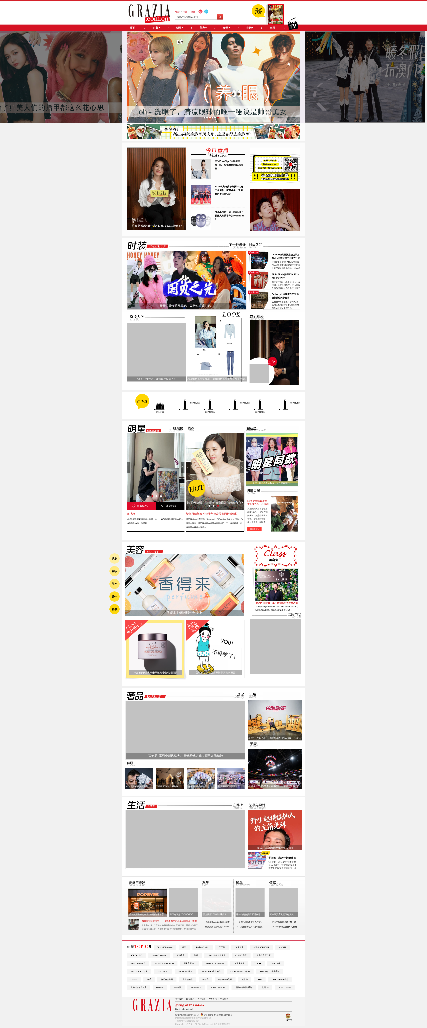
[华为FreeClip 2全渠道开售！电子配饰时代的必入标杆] (201, 179)
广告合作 (213, 999)
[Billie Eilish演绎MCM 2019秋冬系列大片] (259, 288)
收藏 (193, 12)
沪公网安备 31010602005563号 (218, 1015)
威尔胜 (245, 979)
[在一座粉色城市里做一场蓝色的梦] (185, 867)
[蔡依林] (155, 471)
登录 (177, 12)
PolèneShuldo (202, 947)
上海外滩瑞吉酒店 (138, 987)
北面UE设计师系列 (243, 987)
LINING (133, 979)
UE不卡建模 (239, 963)
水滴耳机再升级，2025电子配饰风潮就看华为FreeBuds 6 (229, 216)
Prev (128, 191)
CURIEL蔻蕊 (241, 955)
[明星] (142, 428)
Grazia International (184, 1009)
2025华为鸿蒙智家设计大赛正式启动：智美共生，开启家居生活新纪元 (229, 190)
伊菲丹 (205, 979)
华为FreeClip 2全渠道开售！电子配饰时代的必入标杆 (229, 165)
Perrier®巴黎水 (185, 971)
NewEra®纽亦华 (137, 963)
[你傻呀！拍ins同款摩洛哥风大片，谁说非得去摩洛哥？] (213, 138)
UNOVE (159, 987)
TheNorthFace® (218, 987)
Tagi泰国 (177, 987)
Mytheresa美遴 (225, 979)
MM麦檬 (282, 947)
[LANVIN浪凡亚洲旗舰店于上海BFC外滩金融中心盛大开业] (259, 269)
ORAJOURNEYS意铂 (240, 971)
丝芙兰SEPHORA (261, 947)
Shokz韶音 (276, 963)
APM (260, 979)
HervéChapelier (159, 955)
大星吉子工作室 (264, 955)
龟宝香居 (180, 955)
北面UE (265, 987)
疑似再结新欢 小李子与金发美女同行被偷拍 (212, 513)
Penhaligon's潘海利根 (270, 971)
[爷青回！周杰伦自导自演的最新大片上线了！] (259, 373)
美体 (114, 596)
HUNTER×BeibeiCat (164, 963)
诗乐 (149, 979)
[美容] (143, 549)
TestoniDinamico (164, 947)
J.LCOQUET (163, 971)
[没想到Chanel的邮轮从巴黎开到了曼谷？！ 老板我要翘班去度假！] (156, 189)
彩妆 (114, 571)
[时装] (145, 245)
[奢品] (145, 695)
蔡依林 (131, 513)
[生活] (140, 805)
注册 (185, 12)
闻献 (196, 955)
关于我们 (179, 999)
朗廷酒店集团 (167, 979)
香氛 (114, 609)
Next (184, 191)
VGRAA (257, 963)
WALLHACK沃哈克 (139, 971)
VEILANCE (196, 987)
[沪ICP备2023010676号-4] (187, 1015)
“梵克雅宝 (239, 947)
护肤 (114, 558)
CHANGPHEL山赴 (280, 979)
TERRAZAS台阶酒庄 (211, 971)
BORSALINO (136, 955)
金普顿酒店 (188, 979)
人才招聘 (201, 999)
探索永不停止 (190, 963)
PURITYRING (285, 987)
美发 (114, 583)
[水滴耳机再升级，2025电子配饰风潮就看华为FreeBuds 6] (201, 229)
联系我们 (190, 999)
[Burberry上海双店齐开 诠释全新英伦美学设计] (259, 308)
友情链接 (224, 999)
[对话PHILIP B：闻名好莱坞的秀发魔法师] (276, 603)
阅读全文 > (254, 529)
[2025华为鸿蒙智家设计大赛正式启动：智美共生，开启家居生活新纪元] (201, 204)
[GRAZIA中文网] (149, 13)
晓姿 (184, 947)
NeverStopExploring (214, 963)
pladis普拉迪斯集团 (217, 955)
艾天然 (222, 947)
